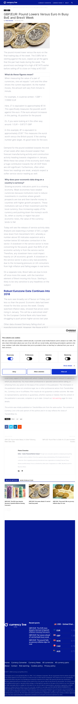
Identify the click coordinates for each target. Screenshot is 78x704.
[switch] (29, 358)
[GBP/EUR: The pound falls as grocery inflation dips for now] (64, 491)
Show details (67, 365)
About (67, 3)
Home (5, 7)
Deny (14, 371)
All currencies (47, 662)
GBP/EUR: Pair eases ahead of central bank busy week (39, 636)
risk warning (56, 398)
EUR (10, 7)
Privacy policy (49, 666)
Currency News (57, 3)
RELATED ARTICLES (12, 480)
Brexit (13, 419)
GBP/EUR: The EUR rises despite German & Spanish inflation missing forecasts (15, 503)
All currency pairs (62, 662)
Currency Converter (44, 3)
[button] (72, 2)
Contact (14, 666)
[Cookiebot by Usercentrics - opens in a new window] (67, 330)
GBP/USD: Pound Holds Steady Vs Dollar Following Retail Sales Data (20, 440)
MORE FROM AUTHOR (26, 480)
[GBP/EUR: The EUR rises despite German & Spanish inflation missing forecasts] (16, 491)
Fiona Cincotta (9, 20)
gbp (21, 419)
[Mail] (22, 471)
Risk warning (24, 666)
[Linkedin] (19, 471)
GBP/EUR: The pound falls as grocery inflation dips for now (39, 642)
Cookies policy (37, 666)
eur (17, 419)
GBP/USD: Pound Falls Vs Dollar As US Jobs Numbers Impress (58, 440)
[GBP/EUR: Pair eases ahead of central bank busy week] (40, 491)
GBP (9, 10)
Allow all (64, 371)
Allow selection (39, 371)
